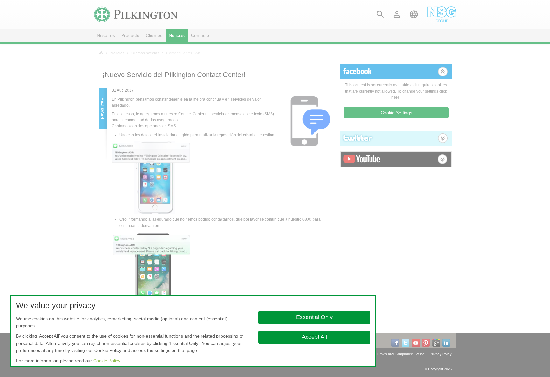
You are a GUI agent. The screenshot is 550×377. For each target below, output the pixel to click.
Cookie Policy (106, 360)
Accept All (314, 337)
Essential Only (314, 317)
